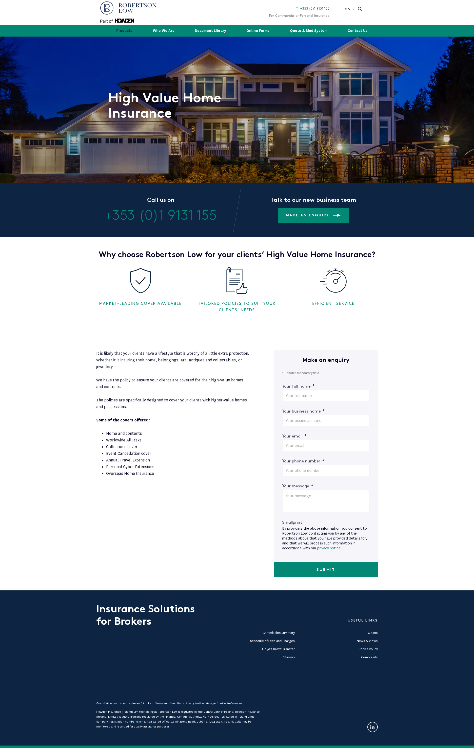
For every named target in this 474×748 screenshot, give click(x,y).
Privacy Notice (194, 703)
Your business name (303, 411)
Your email (294, 436)
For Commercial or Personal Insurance (299, 15)
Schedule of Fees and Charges (272, 641)
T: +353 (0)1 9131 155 (313, 8)
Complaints (369, 657)
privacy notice (328, 548)
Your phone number (303, 461)
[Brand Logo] (128, 12)
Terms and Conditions (169, 703)
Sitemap (289, 657)
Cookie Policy (368, 649)
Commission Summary (279, 632)
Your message (297, 486)
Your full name (298, 386)
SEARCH (350, 9)
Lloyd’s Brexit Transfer (278, 649)
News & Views (367, 641)
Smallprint (292, 522)
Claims (373, 632)
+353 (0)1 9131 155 (161, 215)
